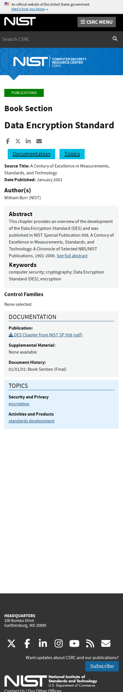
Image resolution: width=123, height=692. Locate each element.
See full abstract (72, 256)
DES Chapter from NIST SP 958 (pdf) (48, 335)
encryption (19, 404)
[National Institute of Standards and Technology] (50, 681)
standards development (31, 421)
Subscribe (102, 666)
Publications (24, 92)
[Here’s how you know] (61, 7)
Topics (72, 153)
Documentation (31, 153)
